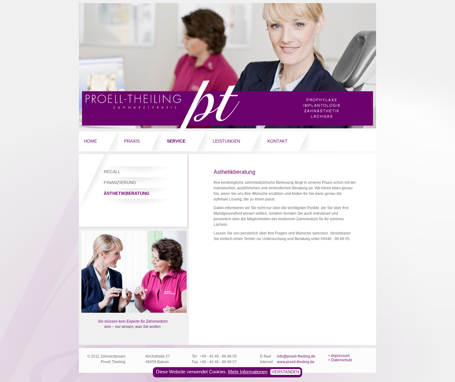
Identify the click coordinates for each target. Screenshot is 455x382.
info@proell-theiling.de (296, 356)
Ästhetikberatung (127, 193)
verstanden (285, 372)
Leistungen (226, 141)
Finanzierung (120, 182)
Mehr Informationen (247, 371)
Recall (112, 171)
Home (90, 141)
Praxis (132, 141)
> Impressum (339, 356)
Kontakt (277, 141)
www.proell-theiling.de (295, 362)
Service (176, 141)
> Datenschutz (340, 360)
